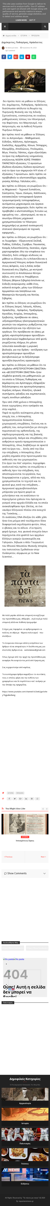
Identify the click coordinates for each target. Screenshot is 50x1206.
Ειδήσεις (25, 1184)
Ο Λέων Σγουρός (25, 841)
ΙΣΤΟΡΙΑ (24, 36)
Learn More (21, 20)
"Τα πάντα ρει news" (31, 1198)
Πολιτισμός (25, 1143)
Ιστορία (25, 1123)
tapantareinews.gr (26, 1201)
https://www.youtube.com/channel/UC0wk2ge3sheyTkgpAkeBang (13, 949)
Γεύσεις (25, 1164)
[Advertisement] (25, 707)
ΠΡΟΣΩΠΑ (35, 36)
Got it (32, 20)
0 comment (11, 51)
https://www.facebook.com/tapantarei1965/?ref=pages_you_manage (37, 949)
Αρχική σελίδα (11, 36)
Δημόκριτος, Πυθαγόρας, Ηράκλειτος (22, 42)
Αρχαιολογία (25, 1103)
